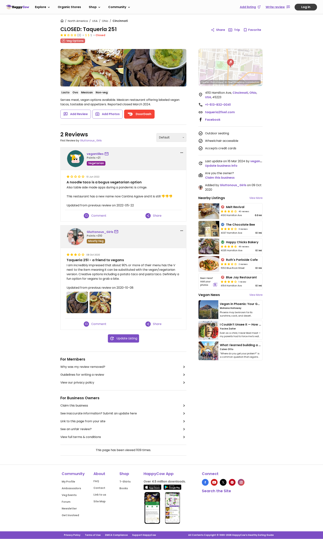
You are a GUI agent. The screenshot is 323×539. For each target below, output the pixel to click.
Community (117, 7)
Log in (305, 7)
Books (123, 488)
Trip (237, 30)
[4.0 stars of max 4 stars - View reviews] (228, 281)
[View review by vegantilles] (75, 159)
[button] (230, 63)
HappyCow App (159, 473)
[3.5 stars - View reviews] (228, 228)
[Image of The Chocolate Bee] (209, 229)
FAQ (96, 481)
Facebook (212, 119)
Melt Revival (235, 207)
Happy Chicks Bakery (242, 242)
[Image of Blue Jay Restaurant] (209, 281)
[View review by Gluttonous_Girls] (75, 237)
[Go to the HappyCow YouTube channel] (214, 482)
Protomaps (217, 82)
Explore (40, 7)
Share (220, 30)
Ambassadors (71, 488)
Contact (99, 488)
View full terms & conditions (80, 437)
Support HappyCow (144, 535)
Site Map (99, 501)
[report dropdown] (181, 152)
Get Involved (70, 515)
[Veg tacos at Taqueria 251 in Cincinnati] (91, 67)
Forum (66, 502)
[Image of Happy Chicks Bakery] (209, 246)
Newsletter (69, 508)
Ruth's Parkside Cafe (242, 260)
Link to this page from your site (82, 421)
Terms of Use (93, 535)
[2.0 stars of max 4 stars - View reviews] (68, 35)
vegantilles (95, 154)
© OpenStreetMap (235, 82)
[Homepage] (17, 7)
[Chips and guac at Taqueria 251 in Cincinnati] (155, 67)
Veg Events (69, 495)
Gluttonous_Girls (91, 140)
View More (256, 198)
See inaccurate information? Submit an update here (98, 413)
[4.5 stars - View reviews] (228, 246)
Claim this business (74, 405)
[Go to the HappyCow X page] (223, 482)
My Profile (68, 481)
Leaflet (205, 82)
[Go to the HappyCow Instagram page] (241, 482)
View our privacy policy (77, 382)
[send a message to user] (107, 154)
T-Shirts (125, 481)
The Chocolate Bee (240, 224)
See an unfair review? (76, 429)
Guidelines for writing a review (82, 374)
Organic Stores (69, 7)
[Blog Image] (208, 309)
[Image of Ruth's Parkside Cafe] (209, 264)
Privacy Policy (72, 535)
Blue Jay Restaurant (241, 277)
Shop (93, 7)
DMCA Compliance (116, 535)
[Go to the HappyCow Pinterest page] (232, 482)
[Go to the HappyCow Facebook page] (205, 482)
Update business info (221, 166)
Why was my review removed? (82, 367)
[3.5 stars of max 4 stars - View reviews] (228, 211)
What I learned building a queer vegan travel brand (259, 345)
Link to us (99, 495)
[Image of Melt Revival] (209, 211)
